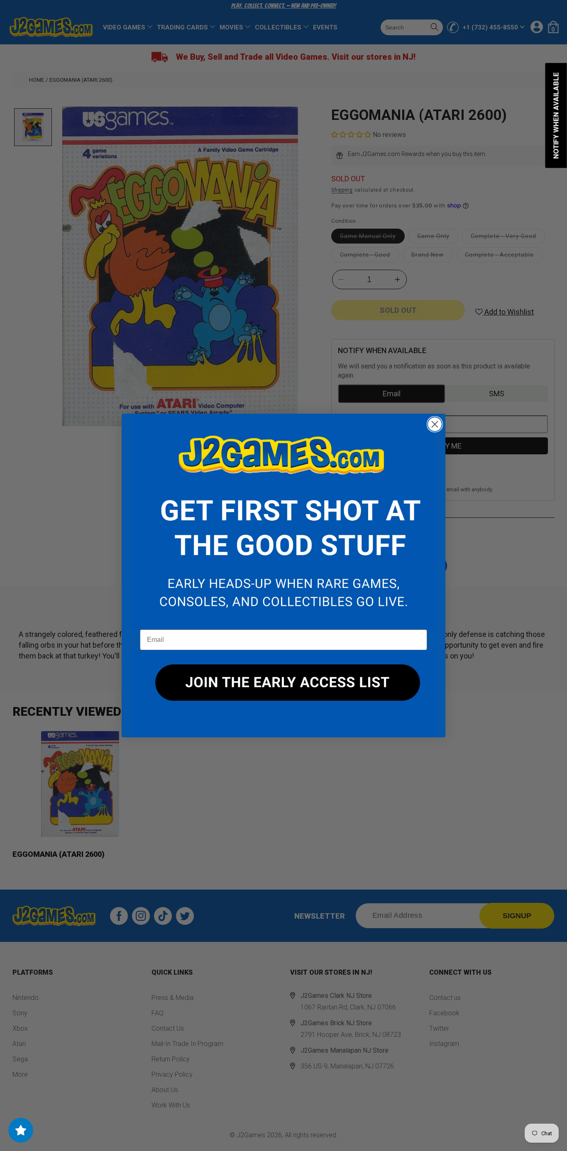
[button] (283, 521)
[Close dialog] (435, 424)
